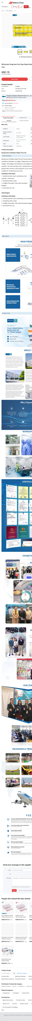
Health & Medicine (9, 10)
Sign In (3, 111)
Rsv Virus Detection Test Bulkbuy (10, 1007)
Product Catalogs (22, 973)
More (2, 1010)
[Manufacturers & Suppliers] (16, 2)
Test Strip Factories (20, 1000)
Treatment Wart (25, 993)
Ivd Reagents (16, 993)
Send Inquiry (14, 79)
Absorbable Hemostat (20, 979)
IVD (15, 10)
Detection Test (6, 1003)
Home (2, 10)
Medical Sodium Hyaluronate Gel (8, 979)
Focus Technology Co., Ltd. (18, 1015)
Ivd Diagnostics (6, 993)
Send (14, 890)
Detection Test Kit (24, 1003)
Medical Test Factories (8, 1000)
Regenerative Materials (20, 976)
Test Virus (14, 1003)
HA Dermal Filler (5, 976)
